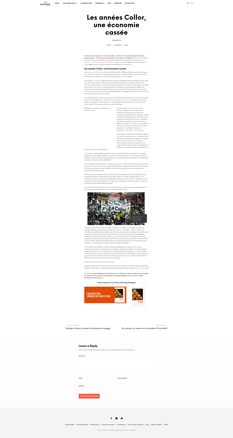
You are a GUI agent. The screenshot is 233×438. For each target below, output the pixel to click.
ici (102, 278)
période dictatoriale (96, 72)
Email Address (122, 378)
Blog (109, 3)
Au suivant (140, 268)
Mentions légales (156, 424)
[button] (188, 3)
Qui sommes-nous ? (69, 3)
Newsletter (118, 3)
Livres (57, 3)
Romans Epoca (94, 424)
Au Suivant (88, 273)
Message (82, 356)
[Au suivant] (139, 296)
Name (81, 378)
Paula (109, 45)
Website (81, 386)
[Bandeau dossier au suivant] (105, 295)
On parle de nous (86, 3)
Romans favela (69, 424)
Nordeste (126, 100)
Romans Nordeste (82, 424)
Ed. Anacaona (121, 424)
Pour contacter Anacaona (135, 424)
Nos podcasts (129, 3)
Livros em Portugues (108, 424)
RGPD (166, 424)
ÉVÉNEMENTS (99, 3)
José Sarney (97, 80)
